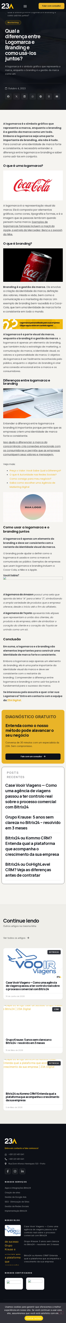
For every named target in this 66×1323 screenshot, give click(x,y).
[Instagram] (15, 1171)
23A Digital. (14, 700)
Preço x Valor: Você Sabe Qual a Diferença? (35, 470)
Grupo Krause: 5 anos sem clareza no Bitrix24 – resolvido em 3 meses (33, 822)
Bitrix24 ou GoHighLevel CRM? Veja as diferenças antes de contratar (28, 869)
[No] (61, 1312)
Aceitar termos (33, 1318)
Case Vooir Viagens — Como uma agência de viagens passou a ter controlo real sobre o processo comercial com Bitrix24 (31, 796)
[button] (25, 6)
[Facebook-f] (8, 1171)
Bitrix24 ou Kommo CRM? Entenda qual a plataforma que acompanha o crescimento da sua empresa (32, 846)
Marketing (13, 22)
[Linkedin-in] (22, 1171)
